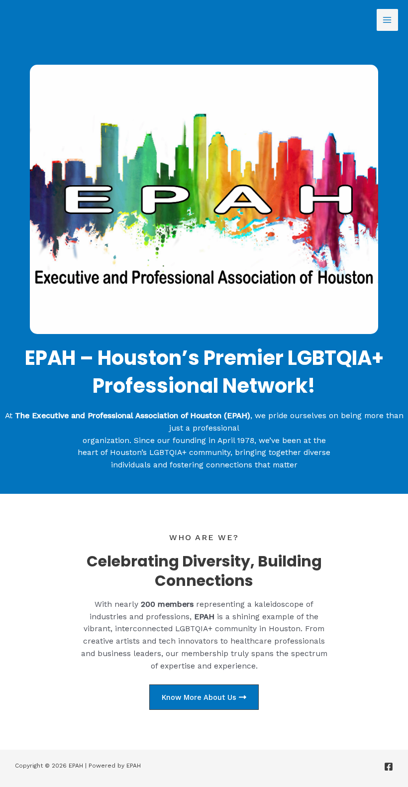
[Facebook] (388, 766)
